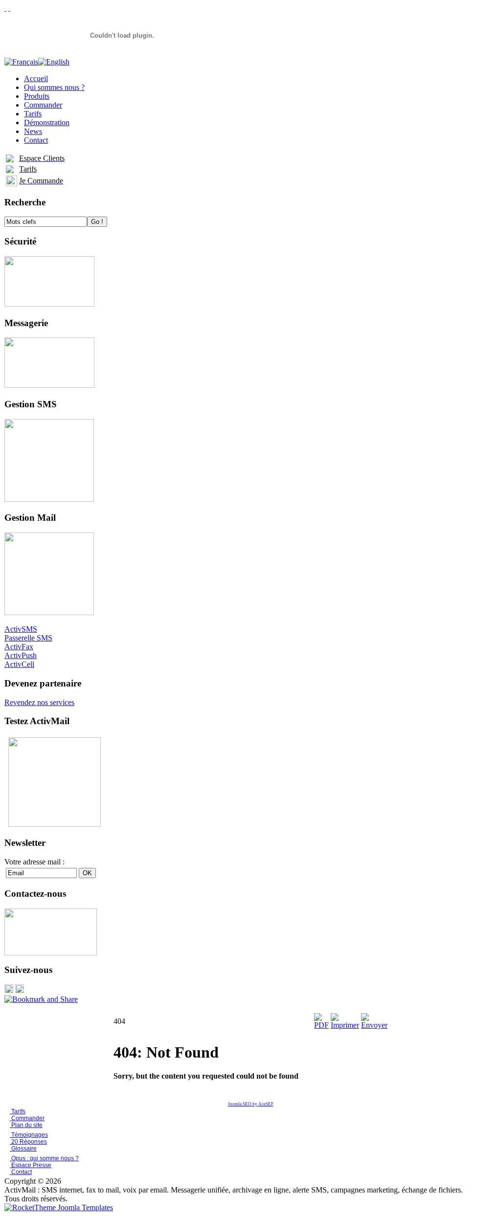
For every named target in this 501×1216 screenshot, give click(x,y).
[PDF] (321, 1025)
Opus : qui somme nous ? (44, 1158)
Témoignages (29, 1134)
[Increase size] (5, 8)
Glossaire (23, 1148)
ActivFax (18, 646)
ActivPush (20, 655)
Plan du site (27, 1125)
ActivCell (19, 664)
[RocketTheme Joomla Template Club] (58, 1207)
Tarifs (17, 1111)
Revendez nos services (39, 702)
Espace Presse (30, 1165)
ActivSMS (20, 629)
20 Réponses (28, 1141)
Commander (27, 1118)
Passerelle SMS (28, 638)
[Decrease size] (9, 8)
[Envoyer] (374, 1025)
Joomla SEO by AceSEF (250, 1104)
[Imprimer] (345, 1025)
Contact (21, 1172)
